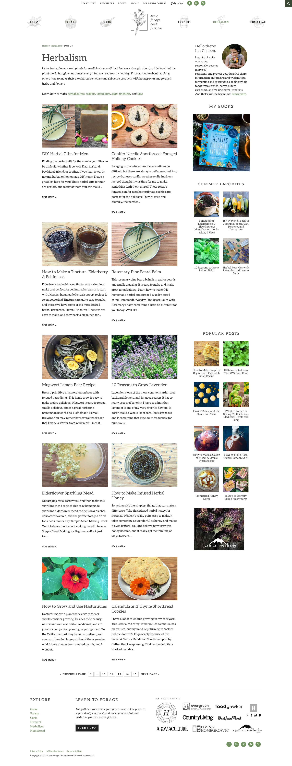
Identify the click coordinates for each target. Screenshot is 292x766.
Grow (34, 21)
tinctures (124, 94)
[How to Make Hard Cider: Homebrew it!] (236, 440)
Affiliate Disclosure (55, 751)
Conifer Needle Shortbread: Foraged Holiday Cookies (144, 156)
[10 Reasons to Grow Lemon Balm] (207, 252)
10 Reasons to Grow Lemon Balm (206, 269)
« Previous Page (73, 674)
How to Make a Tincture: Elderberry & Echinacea (75, 274)
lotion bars (103, 94)
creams (90, 94)
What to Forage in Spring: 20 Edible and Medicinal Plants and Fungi (236, 416)
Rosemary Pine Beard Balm (136, 271)
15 (135, 674)
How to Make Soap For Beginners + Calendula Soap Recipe (207, 373)
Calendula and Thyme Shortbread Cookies (142, 609)
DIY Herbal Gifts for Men (65, 153)
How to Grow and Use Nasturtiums (74, 606)
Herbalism (221, 21)
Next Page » (150, 674)
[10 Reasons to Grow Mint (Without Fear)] (236, 355)
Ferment (184, 21)
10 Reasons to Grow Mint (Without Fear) (236, 372)
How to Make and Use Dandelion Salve (206, 413)
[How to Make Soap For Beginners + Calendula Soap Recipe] (207, 355)
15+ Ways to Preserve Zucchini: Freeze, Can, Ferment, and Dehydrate (236, 225)
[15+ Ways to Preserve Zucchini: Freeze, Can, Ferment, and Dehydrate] (236, 205)
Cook (107, 21)
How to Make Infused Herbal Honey (138, 496)
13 (119, 674)
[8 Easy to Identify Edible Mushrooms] (236, 480)
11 (104, 674)
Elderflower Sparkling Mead (68, 493)
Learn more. (239, 94)
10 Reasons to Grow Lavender (139, 384)
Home (45, 45)
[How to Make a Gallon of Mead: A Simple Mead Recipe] (207, 440)
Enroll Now (87, 728)
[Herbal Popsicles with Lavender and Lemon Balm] (236, 252)
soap (115, 94)
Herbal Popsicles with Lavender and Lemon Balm (236, 270)
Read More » (49, 197)
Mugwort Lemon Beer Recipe (68, 384)
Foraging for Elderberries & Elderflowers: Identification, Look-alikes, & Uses (206, 226)
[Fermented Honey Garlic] (207, 480)
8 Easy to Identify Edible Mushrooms (236, 497)
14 (127, 674)
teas (140, 94)
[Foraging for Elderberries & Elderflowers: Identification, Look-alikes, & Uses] (207, 205)
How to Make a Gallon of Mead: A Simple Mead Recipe (206, 458)
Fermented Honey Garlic (207, 497)
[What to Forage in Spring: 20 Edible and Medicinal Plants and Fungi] (236, 396)
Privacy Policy (36, 751)
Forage (70, 21)
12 (111, 674)
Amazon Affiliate (74, 751)
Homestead (258, 21)
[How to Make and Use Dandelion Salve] (207, 396)
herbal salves (76, 94)
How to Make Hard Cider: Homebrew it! (236, 456)
